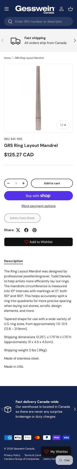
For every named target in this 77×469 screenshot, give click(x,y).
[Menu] (6, 8)
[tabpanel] (38, 319)
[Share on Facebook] (26, 230)
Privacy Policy (12, 455)
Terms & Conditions (35, 455)
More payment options (39, 206)
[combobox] (38, 21)
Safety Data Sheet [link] (22, 218)
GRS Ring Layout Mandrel (29, 58)
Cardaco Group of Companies (21, 459)
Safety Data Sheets (54, 459)
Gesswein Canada (24, 448)
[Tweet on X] (18, 230)
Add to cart (52, 183)
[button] (70, 8)
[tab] (13, 261)
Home (7, 58)
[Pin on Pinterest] (34, 230)
